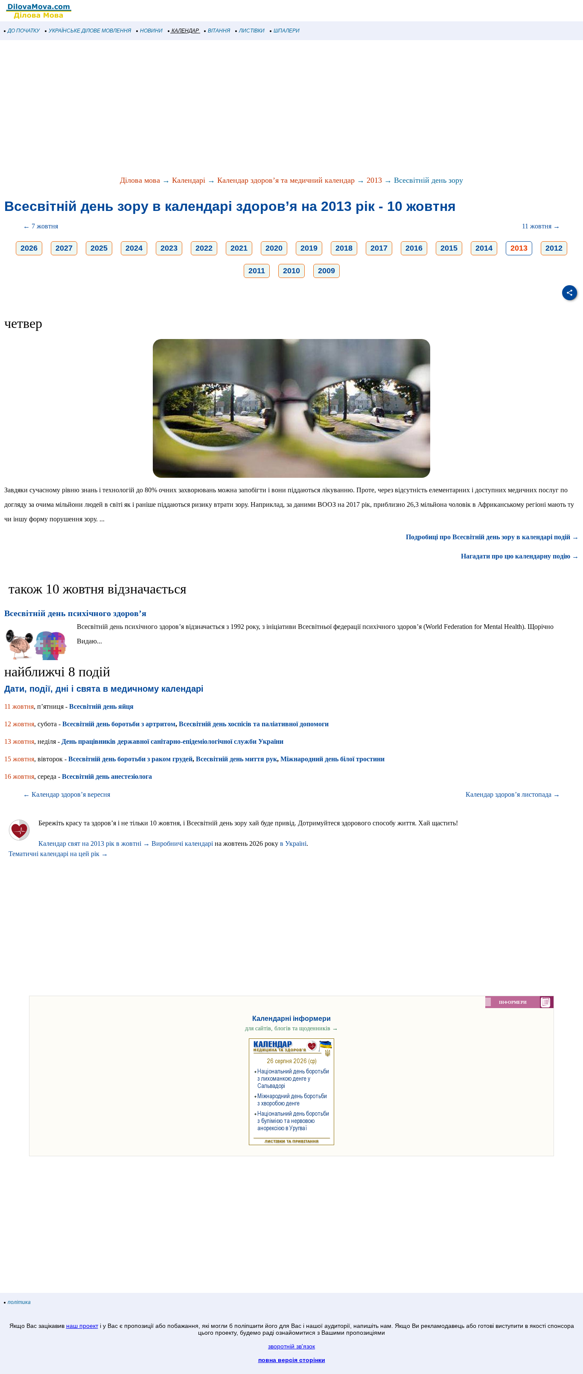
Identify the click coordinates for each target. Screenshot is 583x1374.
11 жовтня (19, 706)
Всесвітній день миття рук (236, 759)
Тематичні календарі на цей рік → (58, 853)
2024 (134, 248)
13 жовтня (19, 741)
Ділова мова (140, 180)
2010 (291, 270)
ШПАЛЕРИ (286, 31)
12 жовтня (19, 724)
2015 (449, 248)
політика (19, 1302)
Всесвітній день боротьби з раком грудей (130, 759)
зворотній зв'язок (291, 1346)
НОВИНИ (151, 31)
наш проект (82, 1325)
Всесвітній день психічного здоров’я (75, 613)
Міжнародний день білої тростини (332, 759)
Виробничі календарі (182, 843)
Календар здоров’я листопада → (513, 794)
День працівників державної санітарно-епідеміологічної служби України (172, 741)
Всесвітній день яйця (101, 706)
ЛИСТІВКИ (252, 31)
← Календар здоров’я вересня (66, 794)
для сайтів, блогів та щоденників (291, 1028)
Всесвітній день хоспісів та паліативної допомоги (254, 724)
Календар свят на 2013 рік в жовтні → (94, 843)
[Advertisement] (256, 108)
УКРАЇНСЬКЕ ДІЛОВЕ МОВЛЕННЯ (89, 31)
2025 (99, 248)
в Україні (293, 843)
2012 (554, 248)
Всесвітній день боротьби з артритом (118, 724)
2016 (414, 248)
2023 (169, 248)
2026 (29, 248)
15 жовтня (19, 759)
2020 (274, 248)
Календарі (188, 180)
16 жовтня (19, 776)
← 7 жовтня (40, 226)
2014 (484, 248)
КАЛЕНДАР (185, 31)
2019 (309, 248)
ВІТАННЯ (219, 31)
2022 (204, 248)
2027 (64, 248)
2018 (344, 248)
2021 (239, 248)
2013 (374, 180)
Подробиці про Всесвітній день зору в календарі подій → (492, 537)
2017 (379, 248)
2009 (326, 270)
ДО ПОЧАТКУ (23, 31)
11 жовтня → (541, 226)
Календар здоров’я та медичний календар (286, 180)
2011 (256, 270)
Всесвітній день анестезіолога (107, 776)
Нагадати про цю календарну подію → (520, 556)
